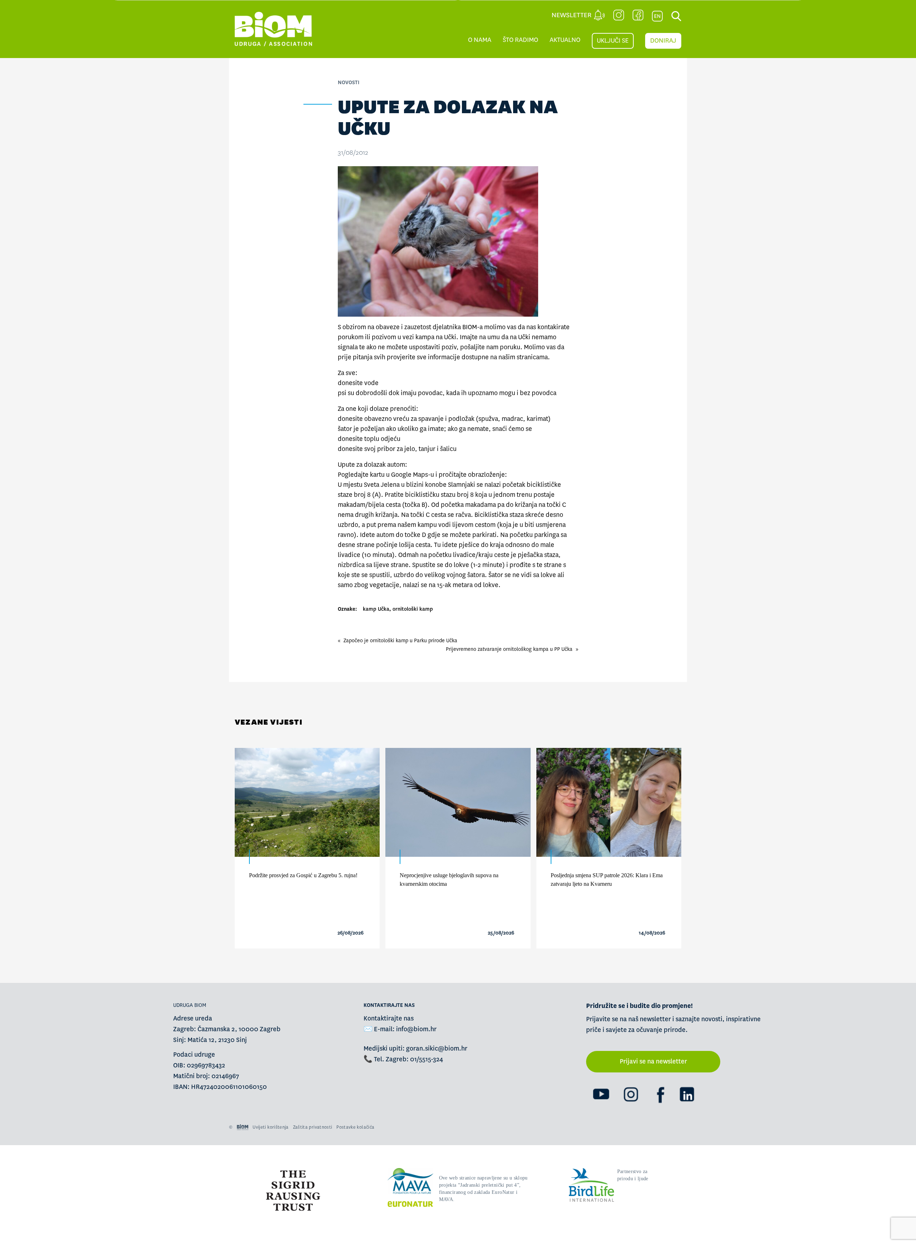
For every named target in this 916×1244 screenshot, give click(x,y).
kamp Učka (376, 609)
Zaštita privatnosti (312, 1127)
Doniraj (663, 41)
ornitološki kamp (413, 609)
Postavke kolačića (355, 1127)
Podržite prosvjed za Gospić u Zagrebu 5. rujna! (303, 875)
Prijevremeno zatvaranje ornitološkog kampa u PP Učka (509, 649)
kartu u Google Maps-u (402, 475)
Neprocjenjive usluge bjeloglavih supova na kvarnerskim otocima (449, 879)
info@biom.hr (416, 1029)
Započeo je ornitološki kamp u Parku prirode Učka (400, 640)
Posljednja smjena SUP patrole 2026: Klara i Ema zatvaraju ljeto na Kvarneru (607, 879)
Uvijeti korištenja (270, 1127)
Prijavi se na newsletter (653, 1061)
